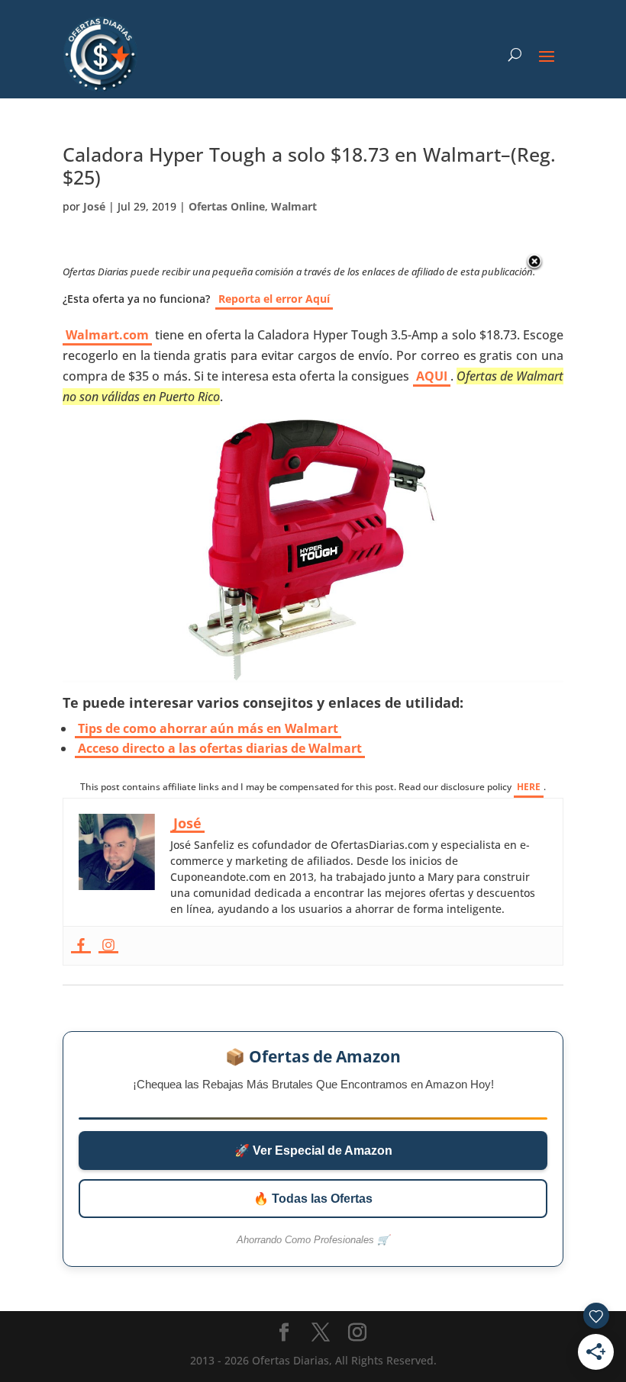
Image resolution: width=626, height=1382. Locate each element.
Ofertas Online (227, 206)
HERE (528, 786)
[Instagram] (108, 945)
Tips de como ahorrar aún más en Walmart (208, 728)
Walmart (294, 206)
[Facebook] (81, 945)
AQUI (431, 376)
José (94, 206)
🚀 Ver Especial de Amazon (313, 1150)
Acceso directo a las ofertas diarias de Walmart (220, 748)
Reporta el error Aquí (274, 298)
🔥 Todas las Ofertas (313, 1198)
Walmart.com (107, 334)
